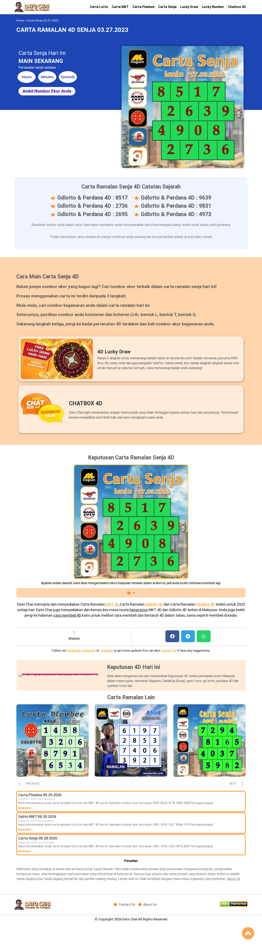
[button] (172, 636)
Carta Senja (167, 7)
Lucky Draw (189, 7)
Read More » (25, 808)
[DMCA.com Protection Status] (234, 906)
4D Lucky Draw (114, 352)
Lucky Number (213, 7)
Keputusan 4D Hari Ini (133, 667)
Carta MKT (120, 7)
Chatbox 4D (237, 7)
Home (20, 20)
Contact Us (168, 650)
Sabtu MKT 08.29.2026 (37, 816)
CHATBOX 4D (85, 403)
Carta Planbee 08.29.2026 (39, 795)
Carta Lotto (99, 7)
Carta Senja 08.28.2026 (37, 838)
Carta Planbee (143, 7)
